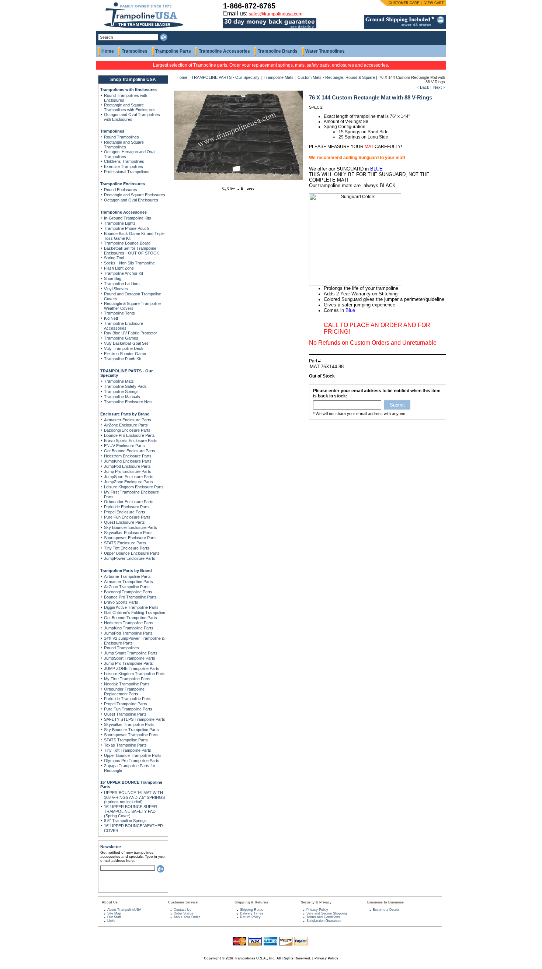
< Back (423, 87)
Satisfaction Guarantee (323, 921)
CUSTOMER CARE (404, 3)
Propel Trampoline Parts (125, 704)
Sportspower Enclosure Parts (130, 538)
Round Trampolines (121, 137)
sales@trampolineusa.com (275, 14)
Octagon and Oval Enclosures (131, 200)
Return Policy (250, 917)
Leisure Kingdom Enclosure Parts (134, 487)
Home (107, 51)
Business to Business (385, 902)
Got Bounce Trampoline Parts (130, 617)
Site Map (114, 913)
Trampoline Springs (121, 391)
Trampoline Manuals (122, 396)
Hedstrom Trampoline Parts (128, 623)
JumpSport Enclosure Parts (128, 476)
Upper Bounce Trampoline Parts (132, 755)
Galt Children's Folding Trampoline (134, 612)
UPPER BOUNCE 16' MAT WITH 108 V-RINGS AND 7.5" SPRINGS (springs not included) (134, 797)
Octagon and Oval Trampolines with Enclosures (132, 117)
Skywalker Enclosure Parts (128, 532)
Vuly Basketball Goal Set (126, 343)
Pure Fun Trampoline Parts (128, 709)
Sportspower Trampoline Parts (131, 735)
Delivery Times (251, 913)
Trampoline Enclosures (122, 184)
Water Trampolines (325, 51)
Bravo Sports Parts (121, 602)
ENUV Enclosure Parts (124, 445)
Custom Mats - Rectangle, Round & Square (336, 77)
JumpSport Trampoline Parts (129, 658)
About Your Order (187, 917)
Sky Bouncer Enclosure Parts (130, 527)
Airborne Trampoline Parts (127, 576)
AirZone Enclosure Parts (126, 425)
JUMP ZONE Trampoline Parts (131, 668)
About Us (110, 902)
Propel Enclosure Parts (124, 512)
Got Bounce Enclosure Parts (129, 451)
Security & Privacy (316, 902)
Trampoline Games (121, 338)
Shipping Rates (251, 910)
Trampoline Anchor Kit (123, 273)
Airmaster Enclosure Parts (127, 420)
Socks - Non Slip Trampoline (129, 263)
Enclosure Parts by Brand (125, 414)
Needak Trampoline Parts (127, 684)
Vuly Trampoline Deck (123, 348)
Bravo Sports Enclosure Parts (130, 440)
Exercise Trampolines (123, 166)
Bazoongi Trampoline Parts (128, 592)
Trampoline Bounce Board (127, 243)
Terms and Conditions (323, 917)
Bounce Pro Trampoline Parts (130, 597)
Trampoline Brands (278, 51)
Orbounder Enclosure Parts (128, 501)
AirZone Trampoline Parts (127, 586)
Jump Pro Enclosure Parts (127, 471)
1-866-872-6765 (249, 6)
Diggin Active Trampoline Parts (131, 607)
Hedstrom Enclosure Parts (128, 456)
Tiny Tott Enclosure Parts (126, 548)
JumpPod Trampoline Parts (128, 633)
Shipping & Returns (251, 902)
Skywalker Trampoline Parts (129, 724)
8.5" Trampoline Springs (125, 820)
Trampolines (134, 51)
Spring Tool (114, 258)
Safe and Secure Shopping (326, 913)
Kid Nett (111, 318)
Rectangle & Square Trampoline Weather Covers (132, 305)
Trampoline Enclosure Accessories (123, 325)
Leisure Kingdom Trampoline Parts (135, 673)
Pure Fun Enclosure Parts (127, 517)
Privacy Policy (317, 910)
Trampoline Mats (119, 381)
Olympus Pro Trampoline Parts (131, 760)
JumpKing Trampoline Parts (128, 628)
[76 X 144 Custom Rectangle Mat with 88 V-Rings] (238, 191)
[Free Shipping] (405, 27)
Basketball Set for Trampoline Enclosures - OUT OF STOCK (131, 250)
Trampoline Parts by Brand (126, 570)
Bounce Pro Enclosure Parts (129, 435)
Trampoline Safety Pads (125, 386)
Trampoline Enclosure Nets (128, 402)
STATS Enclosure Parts (125, 543)
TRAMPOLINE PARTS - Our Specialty (225, 77)
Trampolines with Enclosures (128, 89)
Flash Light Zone (119, 268)
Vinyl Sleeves (116, 289)
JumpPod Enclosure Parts (127, 466)
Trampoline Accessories (224, 51)
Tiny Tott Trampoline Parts (127, 750)
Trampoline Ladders (122, 283)
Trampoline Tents (119, 313)
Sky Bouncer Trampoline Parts (131, 729)
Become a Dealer (386, 910)
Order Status (183, 913)
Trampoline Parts (173, 51)
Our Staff (114, 917)
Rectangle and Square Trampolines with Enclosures (130, 107)
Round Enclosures (120, 189)
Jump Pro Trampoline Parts (128, 663)
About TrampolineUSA (124, 910)
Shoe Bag (112, 278)
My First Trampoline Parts (127, 679)
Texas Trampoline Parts (125, 745)
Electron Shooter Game (125, 353)
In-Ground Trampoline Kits (127, 218)
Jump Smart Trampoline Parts (130, 653)
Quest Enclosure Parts (124, 522)
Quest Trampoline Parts (125, 714)
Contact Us (182, 910)
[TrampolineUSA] (140, 29)
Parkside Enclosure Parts (127, 507)
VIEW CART (434, 3)
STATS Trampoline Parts (126, 740)
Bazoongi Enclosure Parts (127, 430)
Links (111, 921)
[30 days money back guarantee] (269, 28)
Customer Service (183, 902)
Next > (439, 87)
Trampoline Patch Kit (122, 359)
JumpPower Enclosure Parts (129, 558)
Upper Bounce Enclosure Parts (132, 553)
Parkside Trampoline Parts (128, 698)
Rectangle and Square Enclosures (134, 195)
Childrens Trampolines (124, 161)
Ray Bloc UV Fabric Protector (130, 333)
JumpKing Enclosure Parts (128, 461)
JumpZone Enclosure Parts (128, 482)
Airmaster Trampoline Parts (128, 581)
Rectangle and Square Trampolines (124, 144)
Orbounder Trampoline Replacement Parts (124, 691)
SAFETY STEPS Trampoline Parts (134, 719)
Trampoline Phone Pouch (126, 228)
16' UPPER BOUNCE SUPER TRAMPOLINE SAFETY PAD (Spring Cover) (130, 811)
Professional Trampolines (126, 171)
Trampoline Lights (120, 223)
